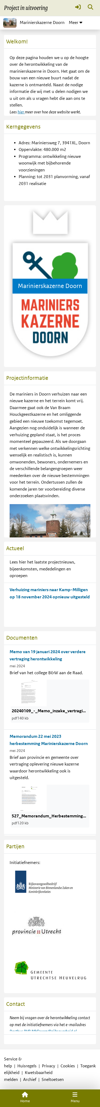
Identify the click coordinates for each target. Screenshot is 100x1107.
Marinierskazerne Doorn (42, 22)
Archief (29, 1079)
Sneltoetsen (53, 1079)
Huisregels (27, 1066)
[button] (78, 8)
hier (21, 112)
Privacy (48, 1066)
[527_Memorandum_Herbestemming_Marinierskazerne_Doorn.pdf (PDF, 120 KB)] (29, 797)
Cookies (68, 1066)
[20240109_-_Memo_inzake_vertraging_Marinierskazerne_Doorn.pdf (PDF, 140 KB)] (29, 693)
